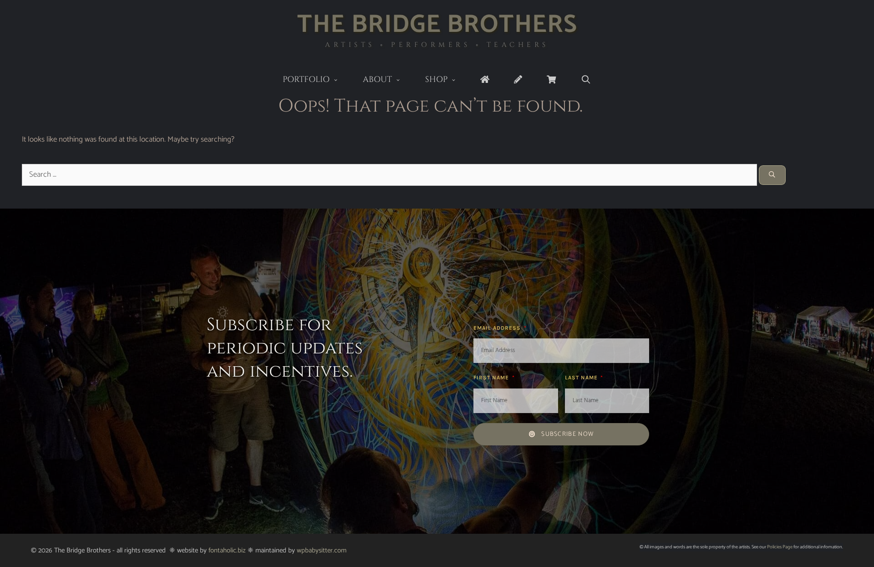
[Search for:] (390, 174)
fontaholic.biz (227, 550)
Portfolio (306, 79)
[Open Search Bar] (585, 79)
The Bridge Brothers (437, 25)
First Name (492, 377)
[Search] (772, 174)
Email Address (498, 328)
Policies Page (780, 547)
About (377, 79)
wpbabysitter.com (321, 550)
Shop (436, 79)
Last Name (582, 377)
